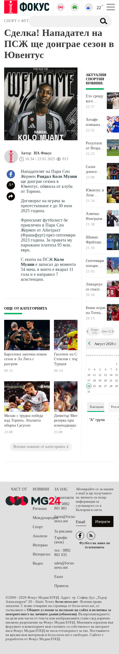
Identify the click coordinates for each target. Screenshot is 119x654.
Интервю (40, 545)
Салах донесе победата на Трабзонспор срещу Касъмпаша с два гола (96, 169)
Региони (40, 509)
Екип (58, 577)
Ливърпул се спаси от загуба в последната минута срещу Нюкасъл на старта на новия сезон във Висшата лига (96, 287)
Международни (43, 518)
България (40, 499)
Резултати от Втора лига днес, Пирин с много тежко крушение (94, 145)
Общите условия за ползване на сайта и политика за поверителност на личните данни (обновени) (58, 612)
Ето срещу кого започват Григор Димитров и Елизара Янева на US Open (94, 98)
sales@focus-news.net (64, 565)
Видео (38, 563)
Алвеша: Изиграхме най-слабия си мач (95, 216)
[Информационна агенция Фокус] (80, 535)
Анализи (40, 536)
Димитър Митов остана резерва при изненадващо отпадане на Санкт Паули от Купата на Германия (73, 421)
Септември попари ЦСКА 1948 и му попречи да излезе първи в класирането (96, 263)
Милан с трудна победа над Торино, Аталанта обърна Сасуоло (23, 420)
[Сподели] (11, 196)
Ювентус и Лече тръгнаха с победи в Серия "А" (95, 193)
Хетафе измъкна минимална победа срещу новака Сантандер (95, 122)
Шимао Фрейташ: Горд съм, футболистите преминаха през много (96, 240)
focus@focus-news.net (65, 519)
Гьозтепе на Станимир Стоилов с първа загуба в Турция (75, 359)
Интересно (41, 554)
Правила (61, 586)
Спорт (38, 527)
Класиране (97, 406)
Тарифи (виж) (60, 540)
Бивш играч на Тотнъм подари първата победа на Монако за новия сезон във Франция (96, 310)
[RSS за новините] (91, 535)
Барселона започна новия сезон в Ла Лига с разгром (25, 359)
